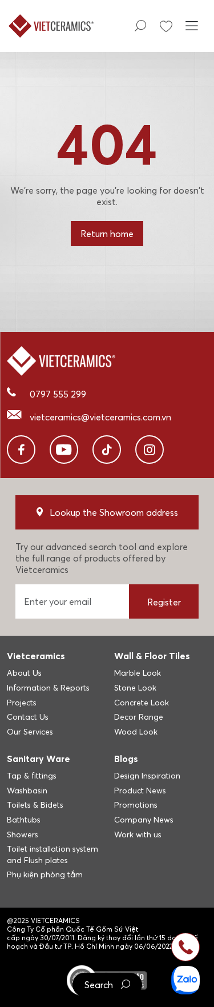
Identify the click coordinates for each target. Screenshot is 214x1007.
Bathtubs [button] (24, 820)
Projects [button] (22, 702)
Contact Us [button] (28, 717)
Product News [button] (140, 790)
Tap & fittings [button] (31, 776)
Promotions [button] (136, 805)
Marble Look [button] (137, 673)
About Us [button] (24, 673)
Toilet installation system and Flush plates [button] (52, 854)
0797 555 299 (58, 394)
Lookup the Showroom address (114, 512)
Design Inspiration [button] (147, 776)
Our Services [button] (30, 732)
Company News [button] (143, 820)
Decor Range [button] (138, 717)
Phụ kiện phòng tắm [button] (45, 874)
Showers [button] (22, 834)
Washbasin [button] (27, 790)
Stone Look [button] (135, 688)
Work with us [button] (137, 834)
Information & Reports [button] (48, 688)
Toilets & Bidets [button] (35, 805)
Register (164, 602)
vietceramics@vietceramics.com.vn (100, 417)
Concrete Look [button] (141, 702)
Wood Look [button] (136, 732)
